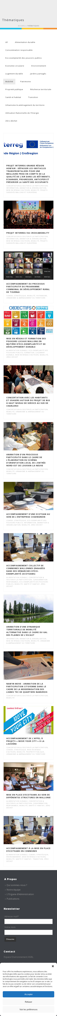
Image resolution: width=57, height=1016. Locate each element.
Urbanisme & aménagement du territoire (25, 105)
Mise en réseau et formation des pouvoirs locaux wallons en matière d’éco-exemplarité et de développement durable (26, 342)
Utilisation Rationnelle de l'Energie (22, 113)
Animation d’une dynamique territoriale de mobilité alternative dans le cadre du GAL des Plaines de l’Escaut (27, 630)
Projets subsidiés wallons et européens (26, 191)
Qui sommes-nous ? (17, 885)
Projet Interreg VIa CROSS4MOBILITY (27, 233)
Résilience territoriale (40, 89)
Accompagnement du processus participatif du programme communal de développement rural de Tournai (28, 287)
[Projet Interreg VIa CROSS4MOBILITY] (34, 215)
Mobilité (9, 81)
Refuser (28, 1002)
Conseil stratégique (16, 296)
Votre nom (9, 927)
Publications (13, 898)
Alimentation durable (25, 42)
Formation (29, 353)
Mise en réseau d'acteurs (18, 190)
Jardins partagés (38, 73)
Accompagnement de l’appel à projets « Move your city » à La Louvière (25, 741)
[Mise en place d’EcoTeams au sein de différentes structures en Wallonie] (34, 777)
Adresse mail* (11, 916)
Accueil (21, 26)
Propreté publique (14, 89)
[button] (52, 966)
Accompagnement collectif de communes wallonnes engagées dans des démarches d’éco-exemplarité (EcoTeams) (25, 569)
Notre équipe (13, 889)
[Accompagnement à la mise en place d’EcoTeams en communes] (34, 830)
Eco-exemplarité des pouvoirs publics (23, 58)
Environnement (38, 66)
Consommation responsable (19, 50)
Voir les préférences (28, 1009)
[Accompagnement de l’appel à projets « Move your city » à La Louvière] (34, 720)
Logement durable (14, 73)
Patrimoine (25, 81)
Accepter (28, 994)
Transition (33, 97)
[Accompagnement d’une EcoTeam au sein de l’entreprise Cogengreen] (34, 496)
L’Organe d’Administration (20, 894)
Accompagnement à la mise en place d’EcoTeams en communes (28, 849)
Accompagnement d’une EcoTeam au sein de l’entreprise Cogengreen (28, 515)
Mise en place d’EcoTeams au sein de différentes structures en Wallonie (28, 796)
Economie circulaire (14, 66)
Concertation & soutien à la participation (27, 186)
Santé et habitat (13, 97)
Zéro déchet (11, 121)
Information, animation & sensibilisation (26, 188)
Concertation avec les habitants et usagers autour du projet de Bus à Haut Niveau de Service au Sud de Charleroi (28, 401)
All (6, 42)
